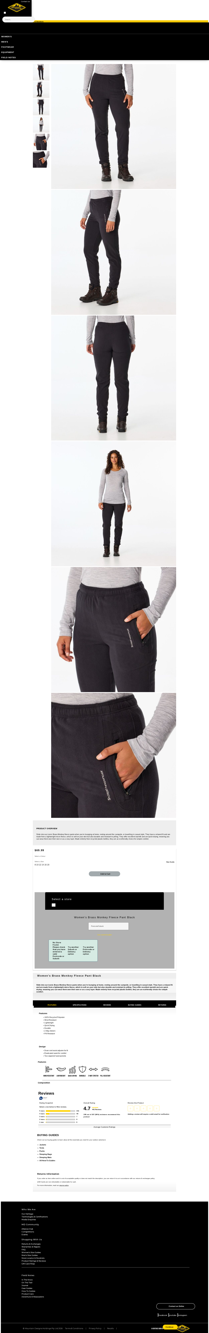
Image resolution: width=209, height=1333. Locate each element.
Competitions (28, 1232)
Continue (169, 1327)
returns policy (64, 1185)
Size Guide (170, 862)
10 (37, 865)
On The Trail (27, 1283)
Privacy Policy (95, 1328)
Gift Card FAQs (28, 1264)
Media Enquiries (29, 1220)
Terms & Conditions (74, 1328)
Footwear (7, 47)
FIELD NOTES (8, 57)
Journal (25, 1285)
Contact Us (25, 2)
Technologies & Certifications (35, 1217)
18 (48, 865)
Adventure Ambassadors (33, 1297)
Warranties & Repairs (31, 1247)
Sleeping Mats (45, 1157)
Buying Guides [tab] (134, 1005)
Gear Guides (27, 1288)
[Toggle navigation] (5, 13)
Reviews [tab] (107, 1005)
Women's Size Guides (31, 1252)
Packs (42, 1151)
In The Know (27, 1280)
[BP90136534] (36, 66)
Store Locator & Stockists (33, 1258)
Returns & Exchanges (31, 1244)
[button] (41, 818)
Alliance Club (27, 1229)
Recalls (110, 1328)
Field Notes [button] (28, 1275)
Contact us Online (176, 1306)
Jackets (42, 1145)
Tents (41, 1148)
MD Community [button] (30, 1224)
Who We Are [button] (29, 1209)
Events (25, 1235)
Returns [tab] (162, 1005)
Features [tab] (52, 1005)
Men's (4, 42)
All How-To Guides (47, 1161)
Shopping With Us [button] (32, 1239)
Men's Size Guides (30, 1255)
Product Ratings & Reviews (34, 1261)
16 (46, 865)
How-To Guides (28, 1291)
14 (43, 865)
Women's (6, 36)
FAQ (23, 1250)
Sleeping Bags (45, 1154)
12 (40, 865)
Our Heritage (27, 1214)
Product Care (27, 1294)
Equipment (7, 52)
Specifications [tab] (79, 1005)
